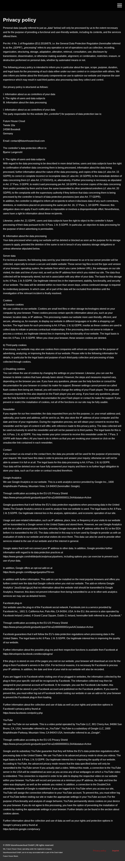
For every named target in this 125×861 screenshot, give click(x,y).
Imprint (115, 850)
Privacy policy (99, 850)
